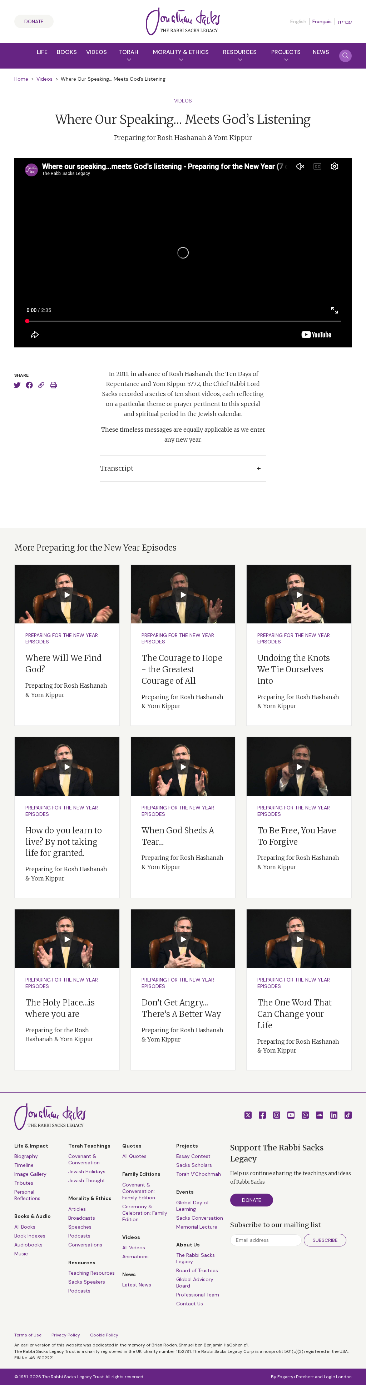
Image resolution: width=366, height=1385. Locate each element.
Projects (286, 52)
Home (21, 79)
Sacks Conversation (199, 1218)
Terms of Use (27, 1335)
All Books (24, 1227)
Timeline (24, 1165)
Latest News (136, 1284)
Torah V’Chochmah (198, 1174)
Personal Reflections (27, 1195)
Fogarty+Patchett (295, 1377)
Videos (96, 52)
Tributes (23, 1183)
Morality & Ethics (181, 52)
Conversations (85, 1244)
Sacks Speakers (86, 1282)
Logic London (338, 1377)
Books (67, 52)
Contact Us (189, 1303)
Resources (240, 52)
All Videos (133, 1247)
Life (42, 52)
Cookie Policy (104, 1335)
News (321, 52)
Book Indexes (29, 1236)
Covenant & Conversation (84, 1159)
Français (322, 21)
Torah (128, 52)
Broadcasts (81, 1218)
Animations (135, 1256)
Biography (26, 1156)
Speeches (80, 1227)
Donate (34, 21)
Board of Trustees (197, 1270)
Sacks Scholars (194, 1165)
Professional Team (197, 1294)
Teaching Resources (91, 1273)
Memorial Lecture (196, 1227)
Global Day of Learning (192, 1205)
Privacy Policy (65, 1335)
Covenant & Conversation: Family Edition (138, 1191)
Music (21, 1253)
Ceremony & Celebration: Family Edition (144, 1213)
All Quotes (134, 1156)
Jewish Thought (86, 1180)
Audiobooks (28, 1244)
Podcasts (79, 1236)
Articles (77, 1209)
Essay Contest (193, 1156)
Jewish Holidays (86, 1171)
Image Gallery (30, 1174)
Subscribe (325, 1240)
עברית (345, 22)
